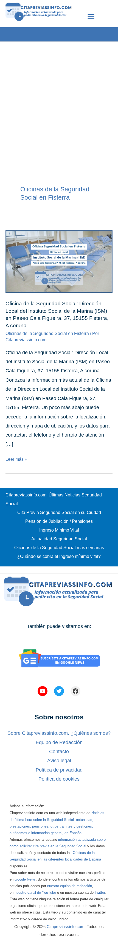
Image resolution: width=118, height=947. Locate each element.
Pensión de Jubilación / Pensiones (59, 521)
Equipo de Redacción (59, 742)
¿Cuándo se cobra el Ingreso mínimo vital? (59, 556)
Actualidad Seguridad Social (59, 539)
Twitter (100, 892)
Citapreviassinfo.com (66, 926)
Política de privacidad (59, 770)
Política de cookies (59, 779)
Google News (25, 879)
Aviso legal (59, 760)
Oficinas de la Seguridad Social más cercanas (59, 547)
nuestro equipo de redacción (69, 886)
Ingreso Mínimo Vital (59, 530)
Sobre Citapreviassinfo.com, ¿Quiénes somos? (59, 733)
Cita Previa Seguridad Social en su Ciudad (59, 512)
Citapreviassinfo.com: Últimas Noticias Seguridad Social (53, 499)
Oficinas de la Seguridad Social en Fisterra (47, 333)
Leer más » (16, 459)
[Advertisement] (59, 101)
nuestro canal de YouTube (35, 892)
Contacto (59, 751)
